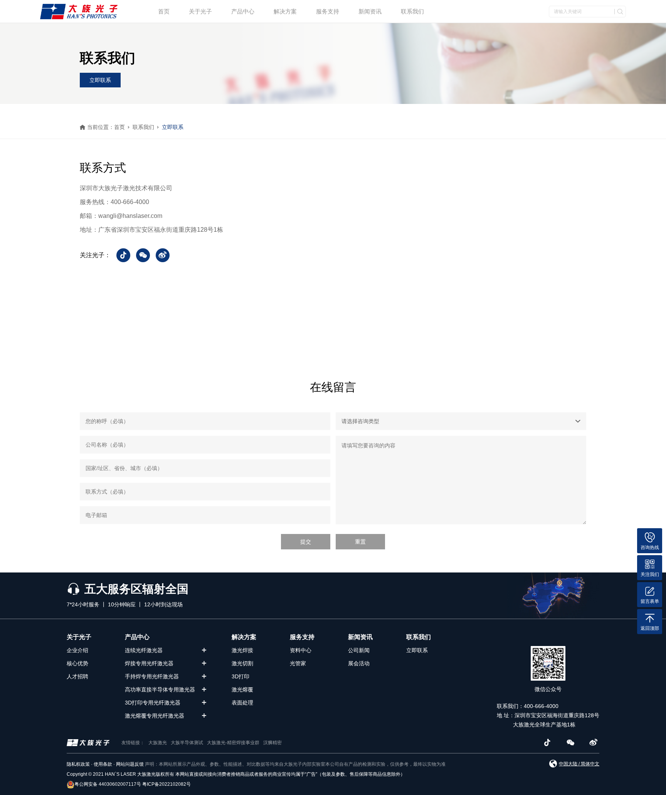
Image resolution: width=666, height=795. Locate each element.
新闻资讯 (370, 11)
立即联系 (100, 80)
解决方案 (285, 11)
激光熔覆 (242, 689)
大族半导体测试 (187, 742)
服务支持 (327, 11)
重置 (360, 542)
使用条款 (103, 764)
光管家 (298, 663)
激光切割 (242, 663)
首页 (164, 11)
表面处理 (242, 703)
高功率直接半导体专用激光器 (160, 689)
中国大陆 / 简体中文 (579, 764)
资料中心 (300, 650)
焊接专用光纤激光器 (149, 663)
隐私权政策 (78, 764)
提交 (305, 542)
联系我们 (412, 11)
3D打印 (240, 676)
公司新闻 (359, 650)
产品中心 (242, 11)
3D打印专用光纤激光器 (152, 703)
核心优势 (77, 663)
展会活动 (359, 663)
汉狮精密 (272, 742)
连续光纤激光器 (144, 650)
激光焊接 (242, 650)
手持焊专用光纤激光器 (152, 676)
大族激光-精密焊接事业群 (233, 742)
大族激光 (157, 742)
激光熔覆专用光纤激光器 (154, 716)
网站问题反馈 (130, 764)
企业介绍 (77, 650)
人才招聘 (77, 676)
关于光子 (200, 11)
